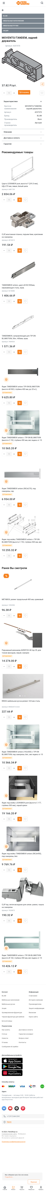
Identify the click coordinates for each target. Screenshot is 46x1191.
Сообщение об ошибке (10, 1046)
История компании (36, 1000)
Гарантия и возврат (26, 1034)
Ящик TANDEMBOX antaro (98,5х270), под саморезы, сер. (19, 489)
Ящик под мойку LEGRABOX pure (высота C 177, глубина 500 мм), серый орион (21, 804)
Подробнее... (9, 1177)
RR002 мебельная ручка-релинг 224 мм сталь (21, 701)
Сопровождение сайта (9, 1134)
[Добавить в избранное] (42, 93)
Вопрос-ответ (24, 1038)
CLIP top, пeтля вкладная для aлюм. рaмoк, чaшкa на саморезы (23, 906)
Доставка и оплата (26, 1030)
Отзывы (5, 1042)
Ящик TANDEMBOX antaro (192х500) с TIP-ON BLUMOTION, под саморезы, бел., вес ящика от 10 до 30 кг (22, 753)
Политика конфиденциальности (13, 1142)
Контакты (22, 1042)
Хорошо (34, 1182)
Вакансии (32, 1012)
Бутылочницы (7, 1021)
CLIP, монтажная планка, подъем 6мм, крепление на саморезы (22, 235)
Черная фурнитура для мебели (13, 1017)
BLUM (5, 16)
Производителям (35, 1004)
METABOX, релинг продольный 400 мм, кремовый (22, 599)
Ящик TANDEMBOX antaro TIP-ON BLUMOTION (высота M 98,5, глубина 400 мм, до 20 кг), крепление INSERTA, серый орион (21, 388)
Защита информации (36, 1008)
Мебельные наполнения (13, 21)
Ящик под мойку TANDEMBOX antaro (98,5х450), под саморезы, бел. (21, 855)
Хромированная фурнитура (12, 1012)
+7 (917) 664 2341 (13, 1116)
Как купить (6, 1030)
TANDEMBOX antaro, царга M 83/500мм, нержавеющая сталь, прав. (18, 286)
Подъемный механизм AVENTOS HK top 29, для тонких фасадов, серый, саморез (21, 651)
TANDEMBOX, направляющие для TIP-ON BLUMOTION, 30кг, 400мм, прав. (19, 337)
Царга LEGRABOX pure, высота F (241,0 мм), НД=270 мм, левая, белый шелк (20, 185)
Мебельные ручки (10, 26)
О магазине (33, 996)
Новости (5, 1038)
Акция (5, 31)
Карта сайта (33, 1017)
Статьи (4, 1034)
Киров (9, 1122)
